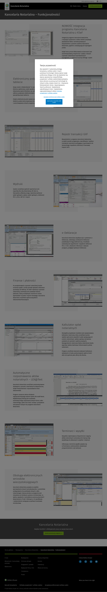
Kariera (40, 561)
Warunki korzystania (11, 585)
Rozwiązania (19, 550)
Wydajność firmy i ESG (27, 568)
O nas (6, 558)
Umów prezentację (95, 6)
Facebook (80, 561)
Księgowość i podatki (27, 564)
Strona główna (9, 550)
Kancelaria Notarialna (31, 550)
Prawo (23, 574)
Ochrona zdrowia (26, 561)
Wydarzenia (8, 566)
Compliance (24, 571)
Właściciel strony (43, 568)
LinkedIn (91, 561)
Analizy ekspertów (43, 558)
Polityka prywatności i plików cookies (31, 585)
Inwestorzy (41, 564)
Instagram (85, 561)
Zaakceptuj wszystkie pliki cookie (54, 101)
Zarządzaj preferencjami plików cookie (54, 97)
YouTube (96, 561)
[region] (54, 83)
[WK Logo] (11, 580)
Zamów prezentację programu (53, 533)
